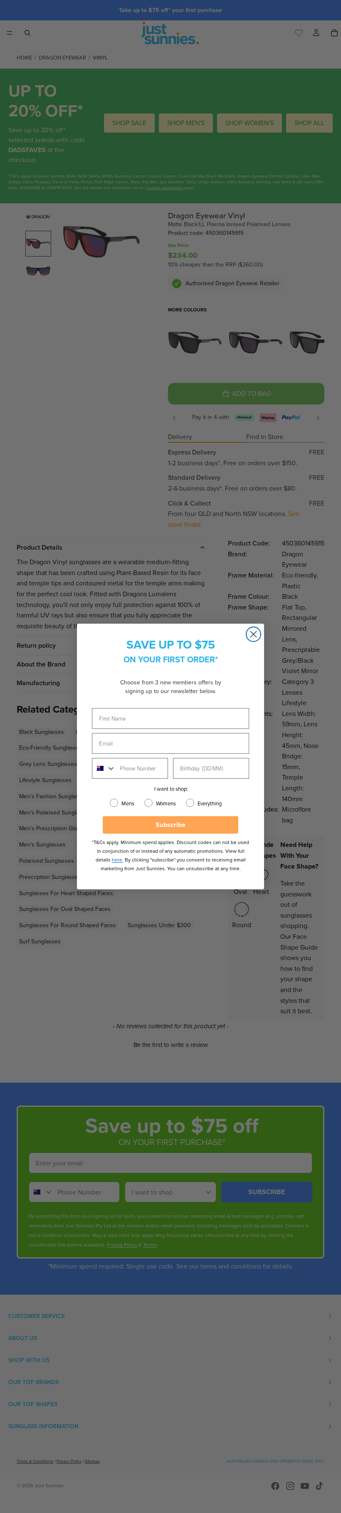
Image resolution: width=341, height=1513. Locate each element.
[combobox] (104, 768)
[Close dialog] (253, 634)
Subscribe (170, 824)
